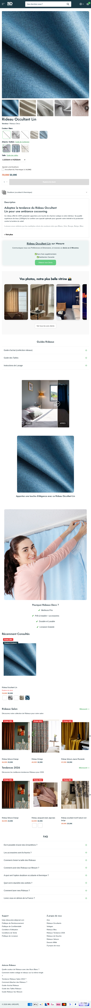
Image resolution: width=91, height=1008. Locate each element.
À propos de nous (54, 915)
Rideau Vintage (37, 759)
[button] (10, 108)
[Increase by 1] (7, 180)
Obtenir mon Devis (45, 262)
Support (5, 915)
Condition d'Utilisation (10, 930)
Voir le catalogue (3, 4)
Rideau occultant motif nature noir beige (74, 819)
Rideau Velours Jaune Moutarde (73, 759)
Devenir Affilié (52, 942)
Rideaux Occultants (54, 923)
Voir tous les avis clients (45, 326)
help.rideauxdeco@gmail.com (13, 920)
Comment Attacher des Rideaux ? (14, 982)
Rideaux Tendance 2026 (56, 933)
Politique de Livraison (10, 936)
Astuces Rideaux (9, 965)
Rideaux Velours (53, 939)
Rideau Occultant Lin (9, 687)
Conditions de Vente (9, 933)
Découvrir (84, 709)
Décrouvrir (83, 768)
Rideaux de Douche (54, 936)
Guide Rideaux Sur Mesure (12, 992)
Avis (48, 920)
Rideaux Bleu (52, 930)
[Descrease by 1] (7, 184)
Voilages (50, 926)
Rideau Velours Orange (10, 759)
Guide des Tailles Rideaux (11, 989)
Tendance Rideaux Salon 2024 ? (14, 979)
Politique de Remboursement (13, 923)
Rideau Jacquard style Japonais (43, 818)
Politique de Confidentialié (11, 926)
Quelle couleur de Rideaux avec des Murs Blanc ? (20, 969)
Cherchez (68, 4)
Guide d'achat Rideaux (10, 985)
